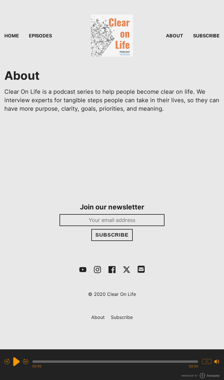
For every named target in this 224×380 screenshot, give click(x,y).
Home (11, 36)
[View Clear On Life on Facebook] (112, 269)
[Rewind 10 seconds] (7, 361)
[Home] (112, 36)
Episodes (40, 36)
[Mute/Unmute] (216, 361)
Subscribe (206, 36)
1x (207, 361)
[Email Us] (141, 268)
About (174, 36)
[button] (115, 361)
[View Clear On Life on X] (126, 269)
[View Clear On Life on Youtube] (82, 269)
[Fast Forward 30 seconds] (25, 361)
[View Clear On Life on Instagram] (97, 269)
